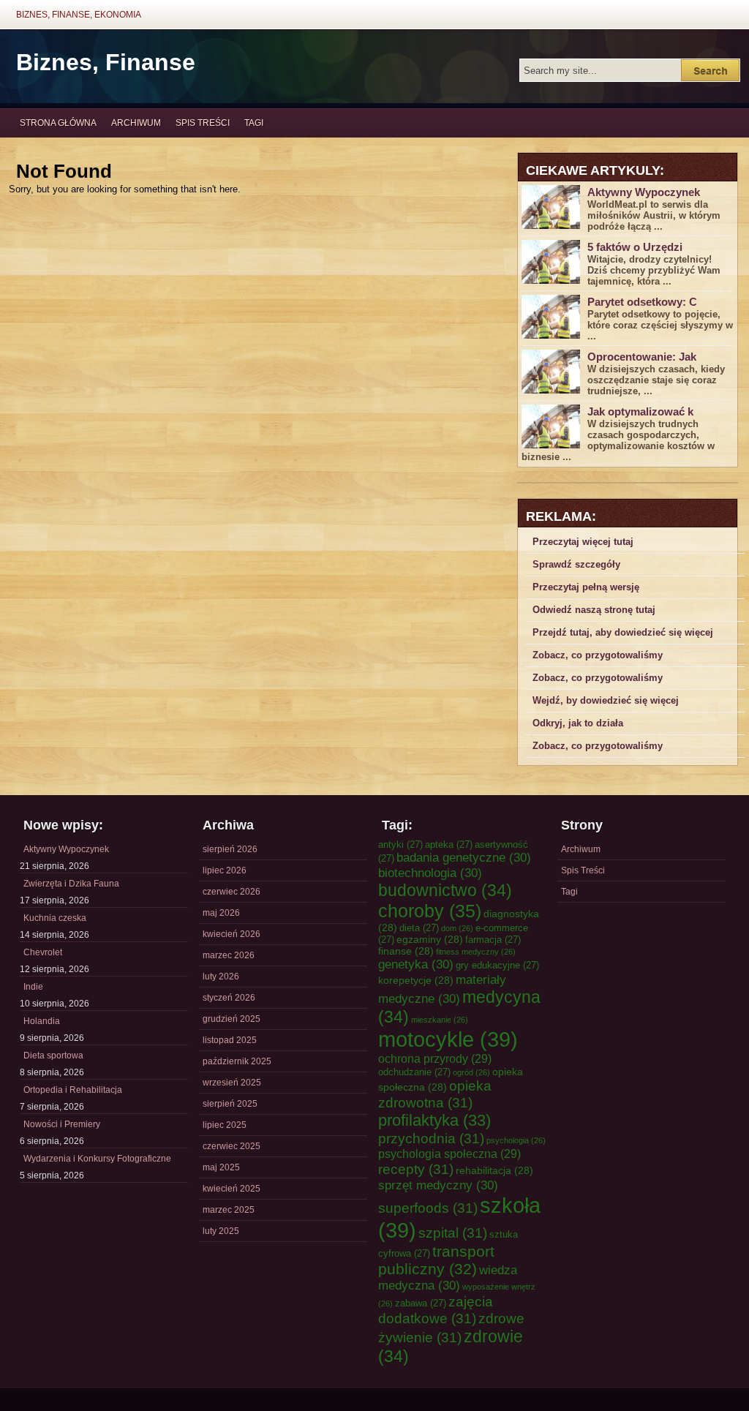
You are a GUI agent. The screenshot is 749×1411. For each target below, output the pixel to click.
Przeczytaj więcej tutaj (582, 541)
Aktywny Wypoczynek (643, 192)
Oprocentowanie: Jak (641, 356)
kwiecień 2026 (231, 934)
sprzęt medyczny (438, 1185)
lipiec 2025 (224, 1125)
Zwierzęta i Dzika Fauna (71, 883)
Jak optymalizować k (640, 411)
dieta (419, 927)
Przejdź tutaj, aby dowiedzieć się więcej (622, 632)
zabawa (420, 1303)
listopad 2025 (230, 1040)
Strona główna (58, 123)
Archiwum (136, 123)
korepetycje (415, 980)
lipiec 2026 (224, 870)
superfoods (428, 1208)
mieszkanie (439, 1019)
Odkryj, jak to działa (577, 723)
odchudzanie (414, 1071)
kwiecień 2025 (231, 1189)
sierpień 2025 (230, 1104)
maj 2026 (221, 913)
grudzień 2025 (231, 1019)
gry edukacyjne (497, 965)
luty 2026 (221, 976)
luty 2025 (221, 1231)
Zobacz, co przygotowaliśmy (597, 655)
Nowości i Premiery (61, 1124)
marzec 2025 (229, 1210)
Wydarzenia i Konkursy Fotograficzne (97, 1159)
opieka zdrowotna (435, 1093)
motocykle (448, 1039)
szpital (452, 1232)
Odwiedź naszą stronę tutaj (593, 609)
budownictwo (445, 890)
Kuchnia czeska (54, 918)
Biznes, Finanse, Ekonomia (78, 15)
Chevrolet (42, 952)
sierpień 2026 (230, 849)
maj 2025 (221, 1167)
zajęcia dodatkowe (435, 1309)
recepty (415, 1169)
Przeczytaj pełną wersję (585, 587)
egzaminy (429, 939)
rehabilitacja (494, 1170)
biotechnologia (430, 872)
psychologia (516, 1140)
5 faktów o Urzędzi (634, 247)
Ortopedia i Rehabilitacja (72, 1090)
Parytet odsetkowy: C (642, 302)
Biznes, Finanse (105, 62)
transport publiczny (436, 1260)
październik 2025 (237, 1061)
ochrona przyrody (435, 1058)
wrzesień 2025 (232, 1082)
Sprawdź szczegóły (576, 564)
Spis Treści (203, 123)
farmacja (493, 939)
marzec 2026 (229, 955)
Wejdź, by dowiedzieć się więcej (605, 700)
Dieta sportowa (53, 1055)
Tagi (253, 123)
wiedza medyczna (447, 1278)
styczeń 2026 (229, 998)
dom (457, 928)
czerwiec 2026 (231, 892)
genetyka (415, 964)
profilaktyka (434, 1120)
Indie (33, 987)
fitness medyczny (476, 951)
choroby (429, 910)
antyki (400, 844)
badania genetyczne (463, 857)
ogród (471, 1072)
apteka (449, 844)
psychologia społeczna (449, 1153)
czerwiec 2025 (231, 1146)
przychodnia (431, 1138)
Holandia (41, 1021)
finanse (406, 951)
